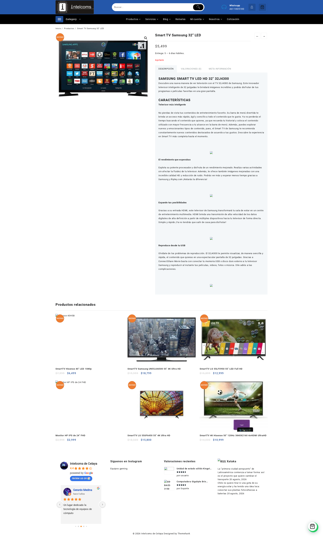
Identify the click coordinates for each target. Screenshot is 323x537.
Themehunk (184, 533)
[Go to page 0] (75, 526)
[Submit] (198, 7)
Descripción (165, 68)
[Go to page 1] (78, 526)
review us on (79, 478)
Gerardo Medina (82, 490)
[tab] (166, 69)
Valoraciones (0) (191, 68)
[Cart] (262, 7)
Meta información (220, 68)
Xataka (231, 461)
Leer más (58, 374)
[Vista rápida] (65, 374)
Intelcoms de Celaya (83, 463)
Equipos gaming (118, 468)
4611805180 (236, 9)
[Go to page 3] (83, 526)
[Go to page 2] (81, 526)
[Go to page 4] (86, 526)
